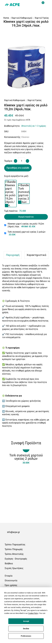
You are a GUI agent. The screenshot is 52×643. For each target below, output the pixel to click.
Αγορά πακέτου (26, 216)
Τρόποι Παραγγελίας (15, 544)
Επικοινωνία (11, 580)
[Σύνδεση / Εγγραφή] (31, 4)
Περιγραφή (12, 255)
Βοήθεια (9, 563)
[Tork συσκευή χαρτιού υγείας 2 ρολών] (19, 202)
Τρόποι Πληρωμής (14, 549)
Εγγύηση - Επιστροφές (16, 558)
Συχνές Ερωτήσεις (14, 568)
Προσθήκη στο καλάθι (18, 168)
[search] (36, 4)
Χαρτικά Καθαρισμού (21, 18)
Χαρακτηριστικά (36, 255)
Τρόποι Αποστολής (14, 554)
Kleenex (25, 137)
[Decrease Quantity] (15, 161)
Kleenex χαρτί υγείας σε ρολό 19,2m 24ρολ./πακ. (26, 225)
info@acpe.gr (13, 532)
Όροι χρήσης (11, 585)
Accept (26, 621)
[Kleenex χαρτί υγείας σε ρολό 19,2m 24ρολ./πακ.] (6, 205)
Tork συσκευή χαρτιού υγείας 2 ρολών (26, 233)
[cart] (41, 4)
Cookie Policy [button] (33, 613)
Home (6, 18)
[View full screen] (42, 50)
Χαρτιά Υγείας (42, 18)
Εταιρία (8, 575)
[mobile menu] (46, 4)
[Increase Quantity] (27, 161)
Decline (26, 629)
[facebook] (6, 537)
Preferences (26, 636)
